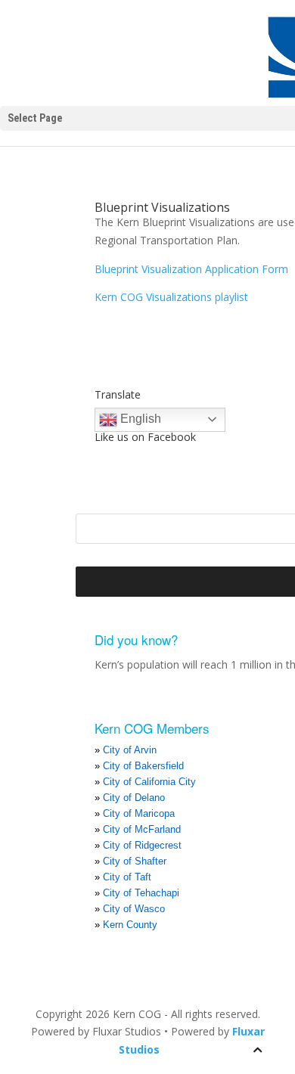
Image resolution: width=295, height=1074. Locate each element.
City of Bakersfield (143, 765)
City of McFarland (142, 829)
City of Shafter (134, 861)
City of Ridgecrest (142, 845)
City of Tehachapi (141, 893)
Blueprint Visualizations (162, 207)
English (139, 418)
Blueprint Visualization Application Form (191, 269)
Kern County (130, 924)
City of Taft (127, 877)
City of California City (149, 781)
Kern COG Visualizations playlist (171, 297)
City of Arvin (130, 750)
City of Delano (134, 797)
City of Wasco (134, 908)
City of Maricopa (139, 813)
